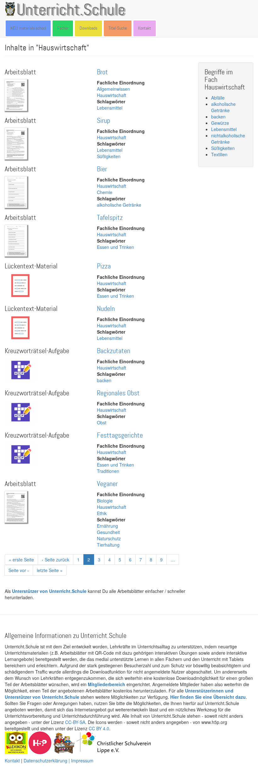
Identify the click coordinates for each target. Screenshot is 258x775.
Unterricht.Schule (70, 10)
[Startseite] (11, 8)
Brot (102, 72)
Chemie (104, 192)
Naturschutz (109, 538)
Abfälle (218, 98)
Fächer (62, 28)
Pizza (104, 266)
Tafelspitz (110, 218)
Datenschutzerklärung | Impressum (58, 760)
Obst (101, 422)
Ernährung (107, 526)
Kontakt (144, 28)
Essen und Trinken (115, 247)
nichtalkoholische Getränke (228, 138)
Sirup (103, 121)
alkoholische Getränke (119, 205)
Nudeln (106, 309)
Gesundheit (108, 532)
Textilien (219, 154)
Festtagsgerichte (120, 435)
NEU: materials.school (28, 28)
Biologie (105, 500)
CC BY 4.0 (99, 728)
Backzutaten (113, 351)
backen (104, 380)
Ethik (102, 513)
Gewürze (220, 123)
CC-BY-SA (75, 722)
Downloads (88, 28)
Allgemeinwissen (113, 89)
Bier (102, 169)
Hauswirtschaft (111, 95)
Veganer (107, 484)
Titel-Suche (118, 28)
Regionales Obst (118, 393)
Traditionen (108, 471)
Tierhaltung (108, 545)
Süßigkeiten (109, 156)
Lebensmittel (109, 108)
